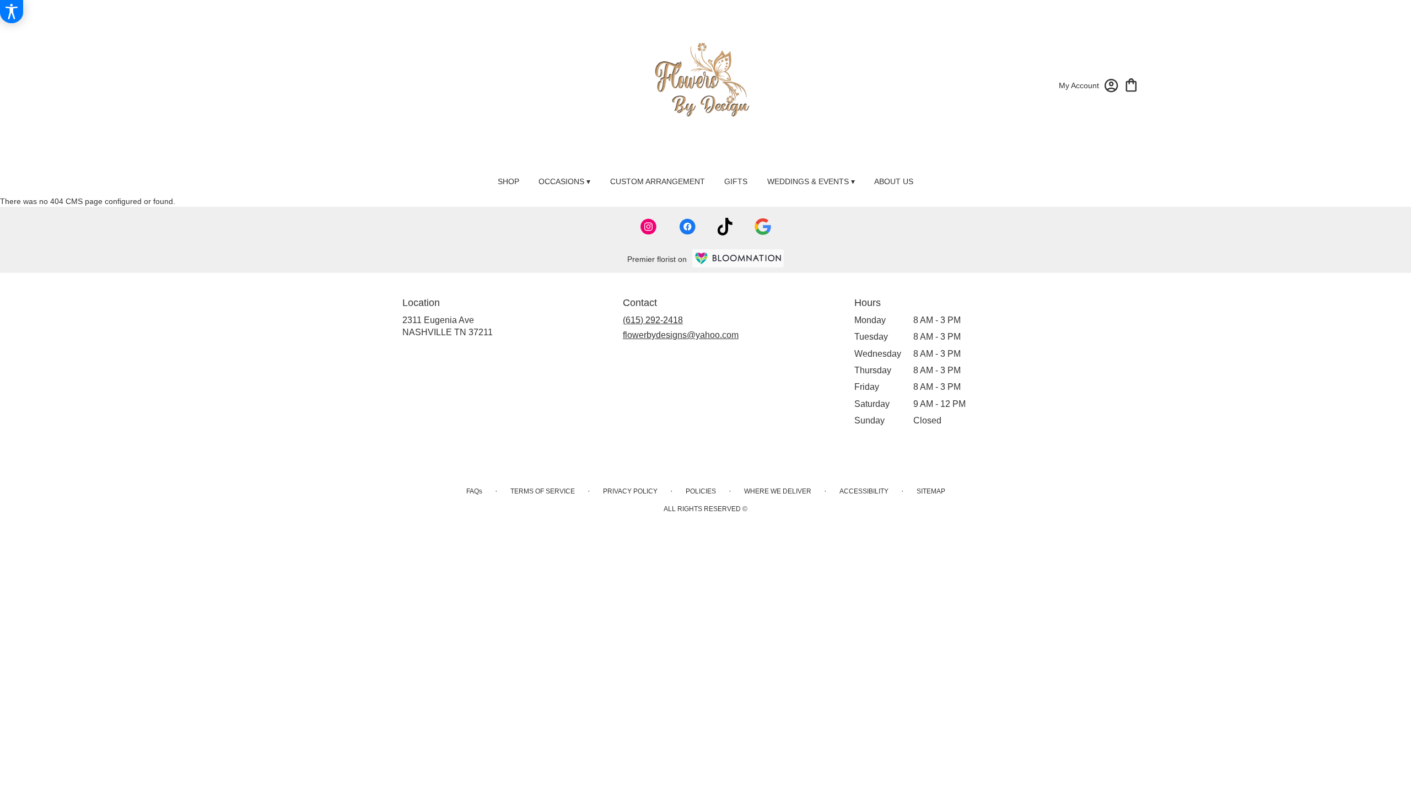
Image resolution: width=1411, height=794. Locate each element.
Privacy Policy (630, 491)
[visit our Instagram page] (648, 226)
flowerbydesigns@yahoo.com (681, 335)
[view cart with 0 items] (1131, 84)
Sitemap (931, 491)
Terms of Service (542, 491)
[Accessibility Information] (11, 11)
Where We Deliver (777, 491)
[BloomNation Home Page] (738, 258)
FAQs (474, 491)
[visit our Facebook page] (687, 226)
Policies (701, 491)
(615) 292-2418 (653, 320)
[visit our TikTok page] (725, 226)
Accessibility (863, 491)
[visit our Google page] (763, 226)
